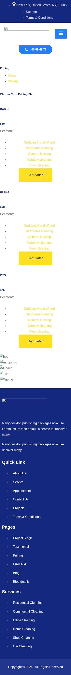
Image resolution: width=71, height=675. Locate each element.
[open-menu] (61, 34)
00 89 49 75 (38, 49)
